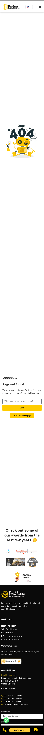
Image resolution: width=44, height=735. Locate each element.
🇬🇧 (28, 7)
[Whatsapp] (6, 720)
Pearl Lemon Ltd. (8, 675)
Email (3, 722)
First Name (5, 712)
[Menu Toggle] (40, 6)
